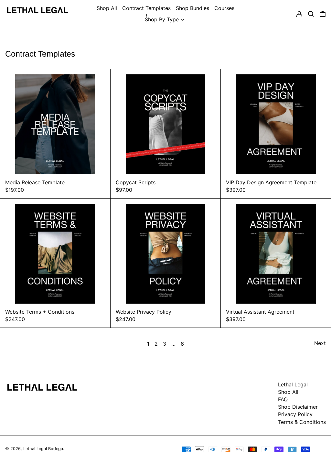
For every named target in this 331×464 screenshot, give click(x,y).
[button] (311, 14)
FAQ (283, 399)
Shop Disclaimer (298, 407)
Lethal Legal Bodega (43, 448)
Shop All (288, 392)
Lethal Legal (293, 384)
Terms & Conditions (302, 422)
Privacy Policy (295, 414)
